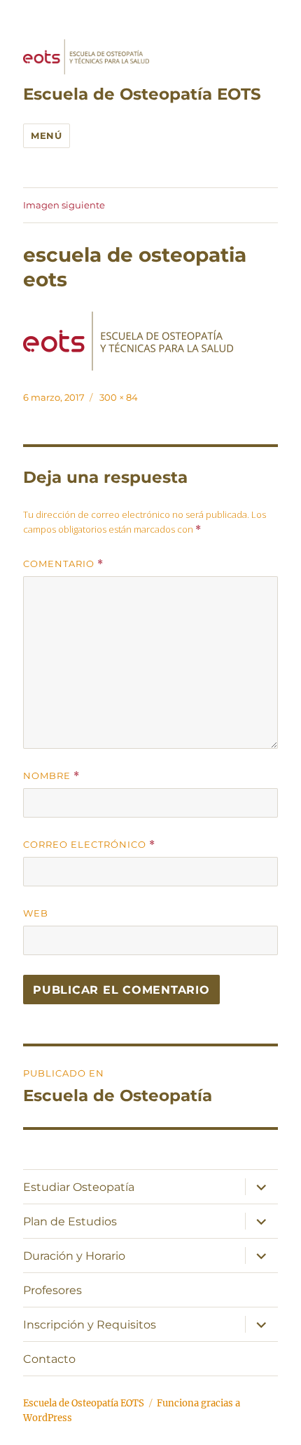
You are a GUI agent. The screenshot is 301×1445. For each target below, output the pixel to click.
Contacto (49, 1359)
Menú (46, 135)
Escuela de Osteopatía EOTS (142, 94)
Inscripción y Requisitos (89, 1324)
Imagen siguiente (64, 205)
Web (35, 913)
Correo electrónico (89, 845)
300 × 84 (118, 397)
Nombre (51, 776)
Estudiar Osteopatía (78, 1187)
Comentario (63, 564)
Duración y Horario (74, 1256)
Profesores (52, 1290)
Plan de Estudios (70, 1221)
